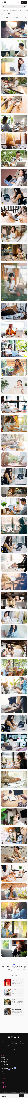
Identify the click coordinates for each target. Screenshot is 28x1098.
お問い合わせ (4, 1087)
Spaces (3, 1057)
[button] (14, 1049)
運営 (2, 1083)
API (2, 1071)
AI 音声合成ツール (5, 1064)
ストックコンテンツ (5, 1066)
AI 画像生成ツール (5, 1061)
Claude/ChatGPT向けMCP (8, 1068)
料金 (19, 2)
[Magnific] (14, 1038)
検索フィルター (19, 17)
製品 (2, 1055)
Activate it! (21, 1095)
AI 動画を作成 (14, 10)
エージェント (5, 1070)
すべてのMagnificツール (6, 1075)
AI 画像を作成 (5, 10)
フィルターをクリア (20, 970)
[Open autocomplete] (3, 6)
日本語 (14, 1049)
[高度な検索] (25, 17)
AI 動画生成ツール (5, 1063)
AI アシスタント (5, 1059)
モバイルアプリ (4, 1073)
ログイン (24, 2)
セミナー (20, 10)
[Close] (26, 1096)
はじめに (3, 1079)
